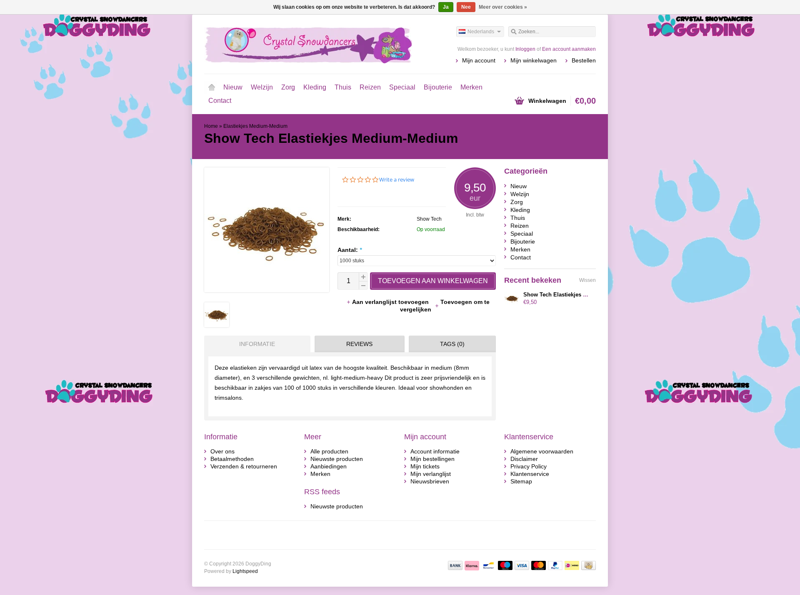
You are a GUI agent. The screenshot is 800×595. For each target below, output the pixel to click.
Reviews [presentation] (359, 344)
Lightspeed (245, 571)
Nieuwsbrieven (429, 481)
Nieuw (232, 87)
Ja (446, 7)
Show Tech (429, 219)
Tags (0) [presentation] (452, 344)
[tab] (255, 344)
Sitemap (521, 481)
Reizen (370, 87)
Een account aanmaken (569, 49)
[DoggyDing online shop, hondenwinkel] (302, 43)
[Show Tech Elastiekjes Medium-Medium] (216, 325)
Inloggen (525, 49)
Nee (466, 7)
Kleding (314, 87)
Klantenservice (529, 474)
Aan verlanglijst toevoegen (391, 302)
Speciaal (402, 87)
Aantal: (350, 249)
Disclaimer (524, 459)
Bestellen (584, 60)
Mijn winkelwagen (533, 60)
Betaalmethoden (232, 459)
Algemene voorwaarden (541, 451)
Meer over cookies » (503, 7)
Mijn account (478, 60)
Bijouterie (438, 87)
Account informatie (435, 451)
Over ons (222, 451)
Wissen (587, 280)
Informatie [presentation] (257, 344)
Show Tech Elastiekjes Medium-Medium (574, 294)
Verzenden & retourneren (243, 466)
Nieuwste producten (336, 459)
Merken (471, 87)
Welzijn (262, 87)
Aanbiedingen (328, 466)
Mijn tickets (425, 466)
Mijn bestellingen (432, 459)
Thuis (343, 87)
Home (211, 87)
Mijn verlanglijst (430, 474)
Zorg (288, 87)
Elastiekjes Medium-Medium (255, 126)
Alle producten (329, 451)
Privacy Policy (528, 466)
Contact (219, 100)
